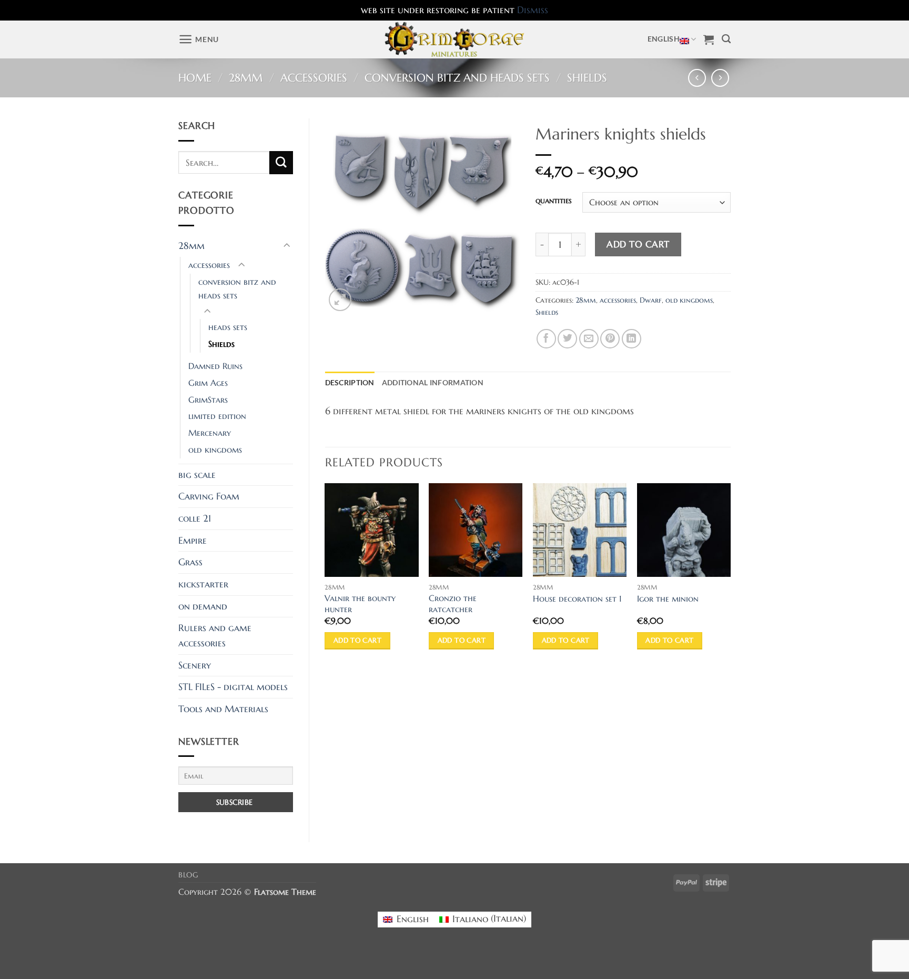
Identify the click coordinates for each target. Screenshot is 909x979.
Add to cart (638, 244)
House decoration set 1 (577, 599)
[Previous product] (720, 78)
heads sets (227, 327)
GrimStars (208, 399)
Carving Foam (208, 496)
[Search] (726, 39)
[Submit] (280, 162)
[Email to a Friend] (589, 338)
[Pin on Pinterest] (610, 338)
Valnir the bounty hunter (360, 604)
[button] (198, 39)
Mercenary (209, 432)
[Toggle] (286, 246)
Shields (587, 78)
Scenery (194, 665)
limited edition (217, 416)
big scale (197, 475)
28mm (245, 78)
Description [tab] (350, 382)
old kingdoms (215, 449)
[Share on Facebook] (546, 338)
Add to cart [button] (357, 640)
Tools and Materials (223, 709)
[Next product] (697, 78)
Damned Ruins (215, 366)
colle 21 (194, 518)
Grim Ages (208, 382)
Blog (188, 875)
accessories (313, 78)
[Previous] (326, 576)
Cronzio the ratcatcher (453, 604)
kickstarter (203, 584)
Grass (190, 562)
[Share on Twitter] (567, 338)
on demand (202, 606)
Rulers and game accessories (214, 635)
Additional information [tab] (432, 382)
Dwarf (651, 300)
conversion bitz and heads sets (457, 78)
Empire (192, 540)
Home (194, 78)
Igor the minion (668, 599)
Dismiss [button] (532, 10)
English (664, 38)
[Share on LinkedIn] (631, 338)
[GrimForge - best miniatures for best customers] (454, 39)
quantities (554, 201)
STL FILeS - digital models (233, 687)
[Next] (730, 576)
